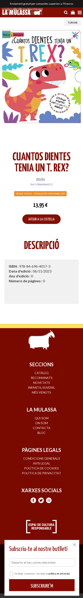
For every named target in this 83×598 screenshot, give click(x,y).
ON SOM (41, 423)
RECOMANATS (41, 378)
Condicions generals (41, 458)
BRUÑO (40, 179)
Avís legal (41, 463)
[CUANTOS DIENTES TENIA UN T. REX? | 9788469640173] (41, 76)
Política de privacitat (41, 473)
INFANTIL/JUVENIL (41, 387)
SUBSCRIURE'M (42, 586)
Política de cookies (41, 468)
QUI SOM (41, 418)
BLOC (41, 433)
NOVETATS (41, 382)
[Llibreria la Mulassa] (22, 12)
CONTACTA (41, 428)
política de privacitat (59, 573)
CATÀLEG (42, 373)
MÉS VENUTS (41, 392)
